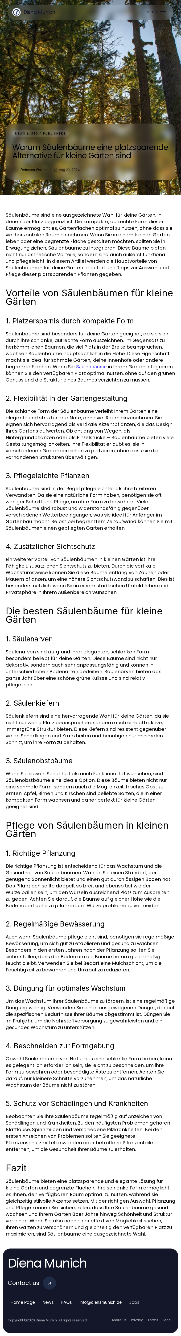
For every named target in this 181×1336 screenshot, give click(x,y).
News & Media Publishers (40, 133)
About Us (119, 1320)
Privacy (137, 1320)
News (48, 1302)
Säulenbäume (91, 367)
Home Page (23, 1302)
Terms (153, 1320)
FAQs (66, 1302)
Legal (167, 1320)
